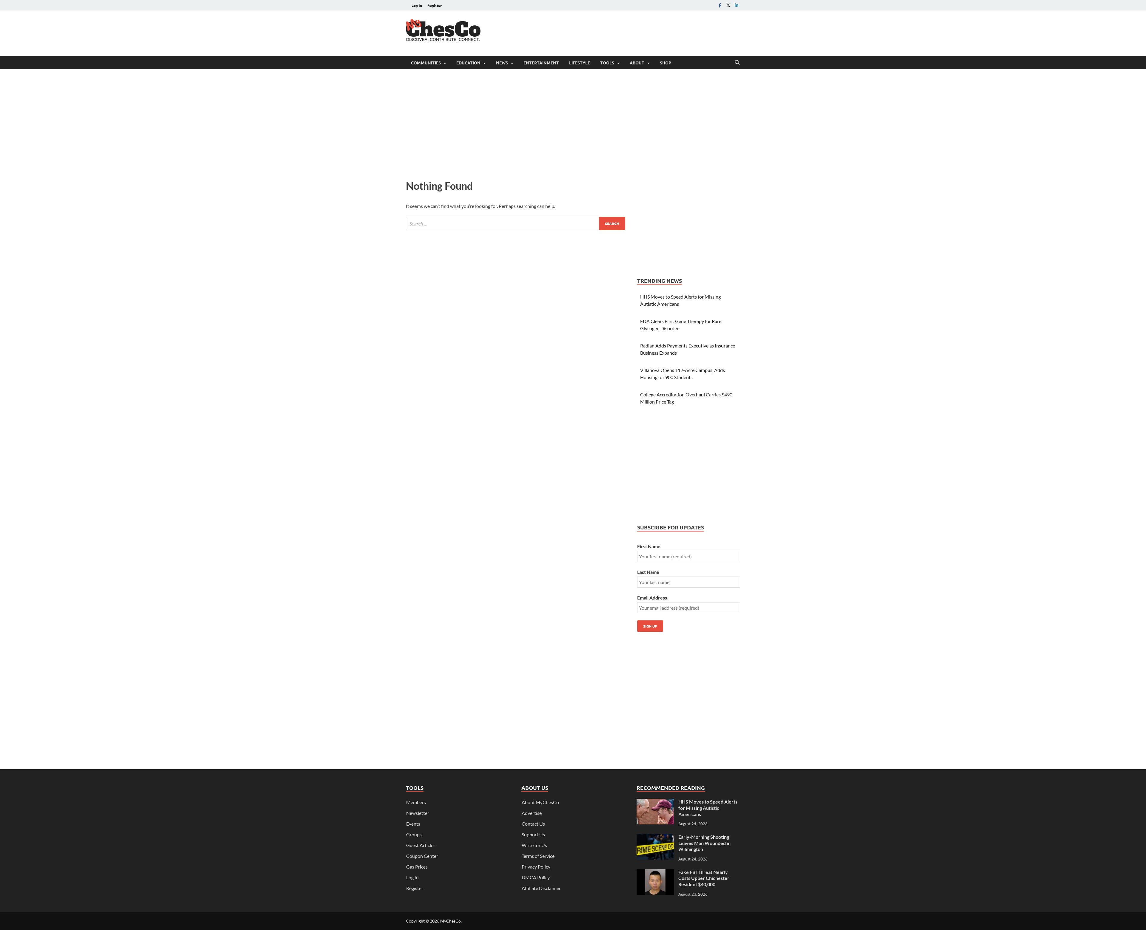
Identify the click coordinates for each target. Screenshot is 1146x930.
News (502, 62)
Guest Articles (420, 845)
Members (416, 802)
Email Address (652, 597)
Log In (417, 5)
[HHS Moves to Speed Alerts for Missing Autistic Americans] (655, 802)
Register (434, 5)
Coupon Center (422, 856)
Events (413, 824)
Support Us (533, 834)
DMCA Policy (536, 877)
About (637, 62)
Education (468, 62)
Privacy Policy (536, 866)
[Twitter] (728, 5)
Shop (665, 62)
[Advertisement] (631, 32)
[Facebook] (719, 5)
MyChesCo (450, 920)
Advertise (532, 813)
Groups (414, 834)
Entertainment (541, 62)
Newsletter (417, 813)
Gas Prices (417, 866)
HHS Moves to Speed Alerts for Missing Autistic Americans (707, 808)
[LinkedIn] (736, 5)
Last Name (648, 572)
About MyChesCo (540, 802)
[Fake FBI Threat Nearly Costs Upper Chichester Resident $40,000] (655, 872)
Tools (607, 62)
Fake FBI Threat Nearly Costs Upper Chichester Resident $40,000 (703, 878)
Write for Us (534, 845)
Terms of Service (538, 856)
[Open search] (737, 62)
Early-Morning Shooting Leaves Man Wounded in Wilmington (704, 843)
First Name (648, 546)
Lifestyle (579, 62)
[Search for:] (515, 223)
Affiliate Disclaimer (541, 888)
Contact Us (533, 824)
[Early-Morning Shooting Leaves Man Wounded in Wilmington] (655, 837)
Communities (426, 62)
